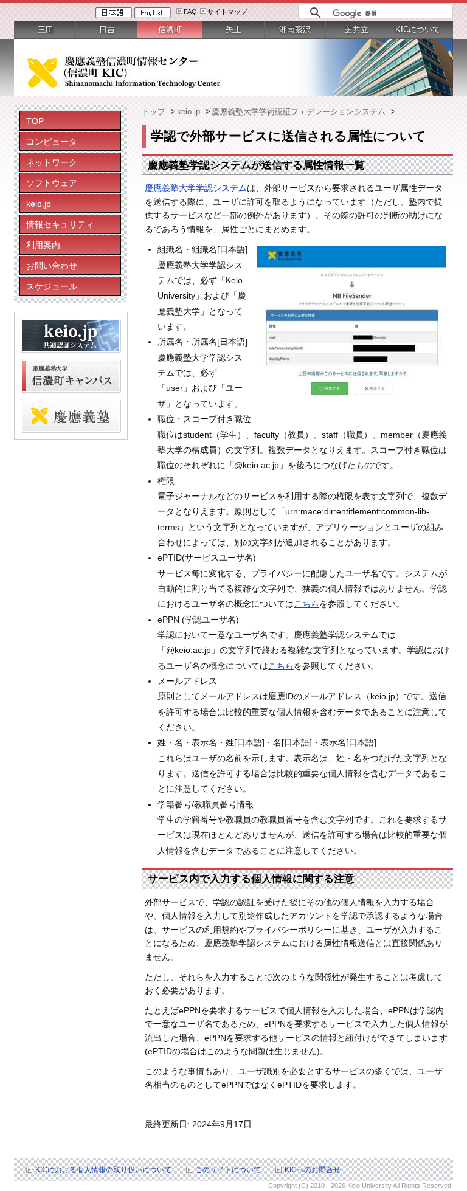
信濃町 (170, 29)
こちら (306, 604)
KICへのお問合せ (313, 1169)
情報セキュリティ (60, 224)
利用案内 (43, 245)
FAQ (190, 11)
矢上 (233, 29)
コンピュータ (51, 142)
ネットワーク (51, 162)
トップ (155, 111)
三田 (46, 29)
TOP (35, 121)
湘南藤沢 (295, 29)
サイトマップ (227, 11)
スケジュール (51, 286)
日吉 (107, 29)
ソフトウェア (51, 183)
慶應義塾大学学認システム (196, 188)
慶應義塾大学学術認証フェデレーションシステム (300, 111)
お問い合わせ (51, 266)
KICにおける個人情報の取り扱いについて (103, 1169)
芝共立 (356, 29)
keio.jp (38, 204)
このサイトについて (228, 1169)
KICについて (417, 29)
